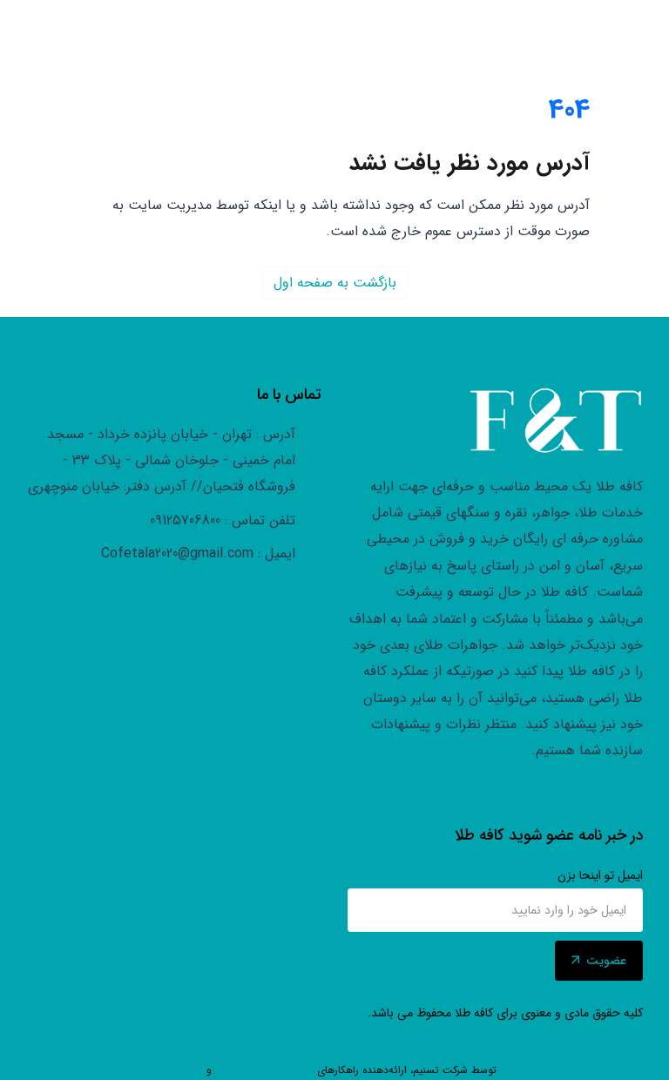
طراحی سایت (528, 1070)
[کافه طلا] (556, 421)
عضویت (606, 960)
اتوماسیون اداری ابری (157, 1070)
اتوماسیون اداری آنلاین (264, 1070)
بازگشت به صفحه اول (335, 283)
